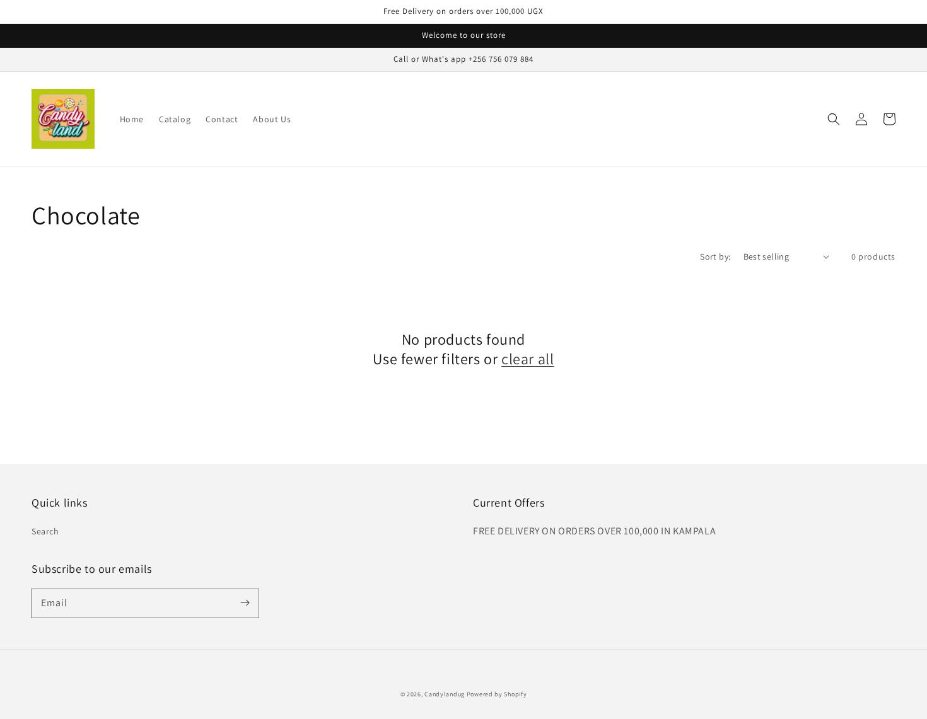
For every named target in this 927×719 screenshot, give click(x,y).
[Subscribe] (245, 603)
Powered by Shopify (497, 694)
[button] (834, 119)
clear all (527, 359)
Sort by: (715, 256)
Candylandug (444, 694)
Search (45, 531)
